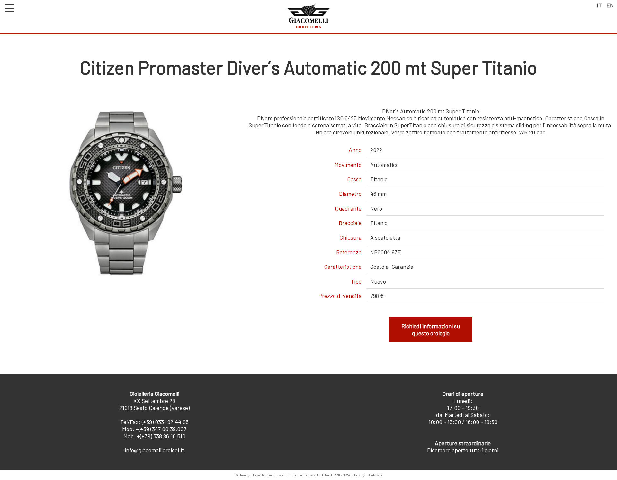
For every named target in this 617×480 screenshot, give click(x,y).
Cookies (373, 475)
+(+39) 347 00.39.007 (161, 428)
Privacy (359, 475)
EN (610, 5)
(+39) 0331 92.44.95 (165, 421)
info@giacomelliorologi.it (154, 450)
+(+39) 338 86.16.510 (161, 435)
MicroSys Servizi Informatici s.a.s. (262, 475)
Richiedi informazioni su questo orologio (430, 329)
